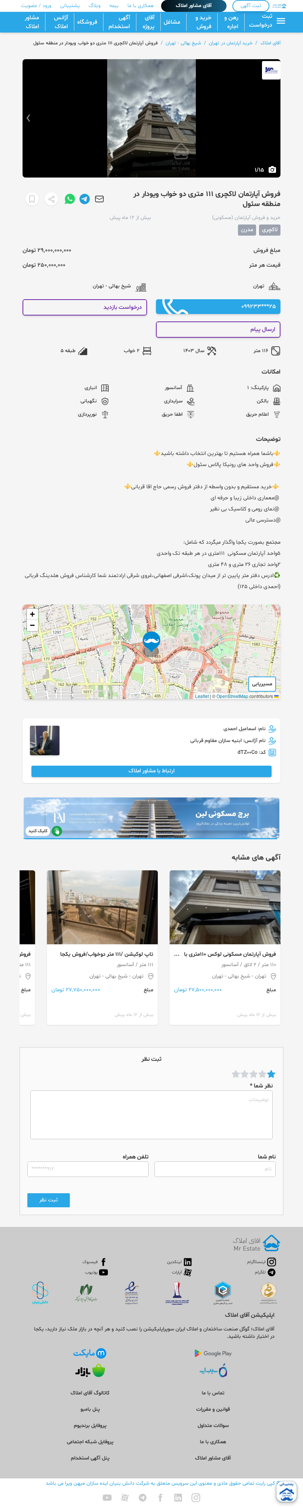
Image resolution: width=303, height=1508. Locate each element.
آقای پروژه (148, 22)
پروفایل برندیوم (90, 1425)
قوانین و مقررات (213, 1409)
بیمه (114, 5)
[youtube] (107, 1497)
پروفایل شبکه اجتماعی (90, 1441)
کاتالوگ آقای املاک (90, 1393)
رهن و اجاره (231, 22)
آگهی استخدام (119, 22)
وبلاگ (95, 5)
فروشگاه (87, 22)
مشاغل (172, 22)
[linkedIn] (178, 1497)
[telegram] (143, 1497)
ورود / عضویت (36, 5)
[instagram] (196, 1497)
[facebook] (160, 1497)
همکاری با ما (140, 5)
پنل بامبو (90, 1409)
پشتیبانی (70, 5)
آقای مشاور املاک (194, 5)
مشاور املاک (32, 22)
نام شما (267, 1157)
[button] (151, 644)
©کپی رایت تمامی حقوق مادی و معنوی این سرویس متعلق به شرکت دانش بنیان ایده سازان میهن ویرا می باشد (163, 1483)
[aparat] (125, 1497)
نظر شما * (261, 1086)
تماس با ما (213, 1393)
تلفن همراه (136, 1157)
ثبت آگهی (251, 5)
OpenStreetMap (232, 696)
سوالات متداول (213, 1425)
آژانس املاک (61, 22)
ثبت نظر (48, 1200)
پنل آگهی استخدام (90, 1458)
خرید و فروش (203, 22)
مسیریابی (262, 684)
